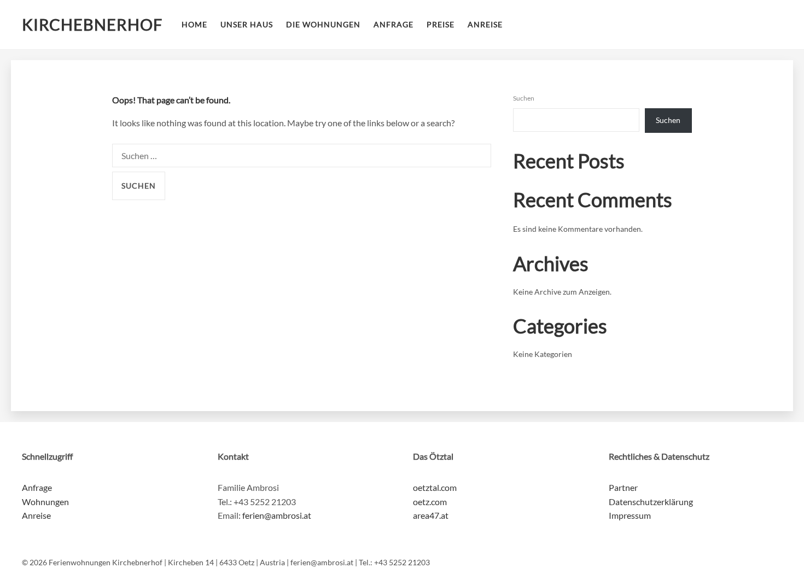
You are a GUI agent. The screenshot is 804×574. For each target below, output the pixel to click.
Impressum (630, 515)
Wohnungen (45, 501)
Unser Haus (246, 24)
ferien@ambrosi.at (276, 515)
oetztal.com (435, 487)
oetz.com (430, 501)
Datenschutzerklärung (651, 501)
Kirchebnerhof (92, 24)
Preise (441, 24)
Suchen (523, 98)
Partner (623, 487)
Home (194, 24)
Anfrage (393, 24)
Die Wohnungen (323, 24)
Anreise (485, 24)
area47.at (430, 515)
